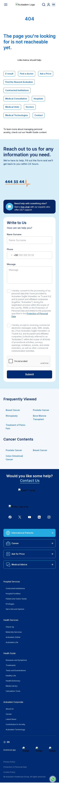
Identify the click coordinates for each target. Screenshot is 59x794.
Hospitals (38, 98)
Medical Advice (19, 564)
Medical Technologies (16, 115)
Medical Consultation (16, 98)
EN (53, 4)
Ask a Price (45, 73)
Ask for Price (18, 554)
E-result (9, 73)
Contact (39, 115)
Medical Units (12, 107)
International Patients (22, 533)
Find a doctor (26, 73)
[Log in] (48, 4)
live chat (25, 207)
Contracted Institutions (17, 90)
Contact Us (30, 480)
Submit (29, 374)
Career (15, 543)
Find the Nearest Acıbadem (19, 82)
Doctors (30, 107)
